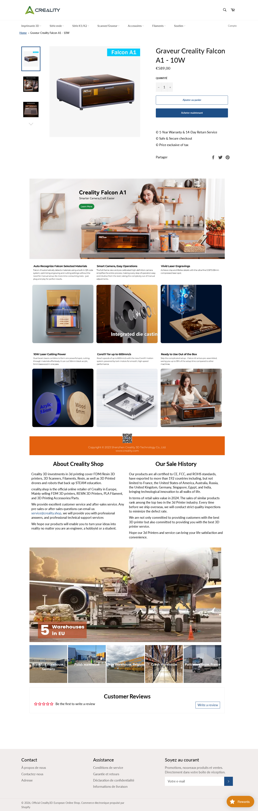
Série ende (56, 25)
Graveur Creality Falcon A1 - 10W (50, 32)
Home (23, 32)
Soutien (179, 25)
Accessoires (135, 25)
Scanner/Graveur (107, 25)
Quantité (161, 78)
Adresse (27, 780)
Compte (232, 25)
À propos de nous (33, 768)
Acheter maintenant (192, 112)
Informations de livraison (110, 786)
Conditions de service (108, 768)
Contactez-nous (32, 774)
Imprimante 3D (30, 25)
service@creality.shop (46, 513)
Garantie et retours (106, 774)
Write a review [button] (208, 705)
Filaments (158, 25)
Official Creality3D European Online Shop (56, 802)
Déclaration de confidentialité (113, 780)
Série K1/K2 (79, 25)
